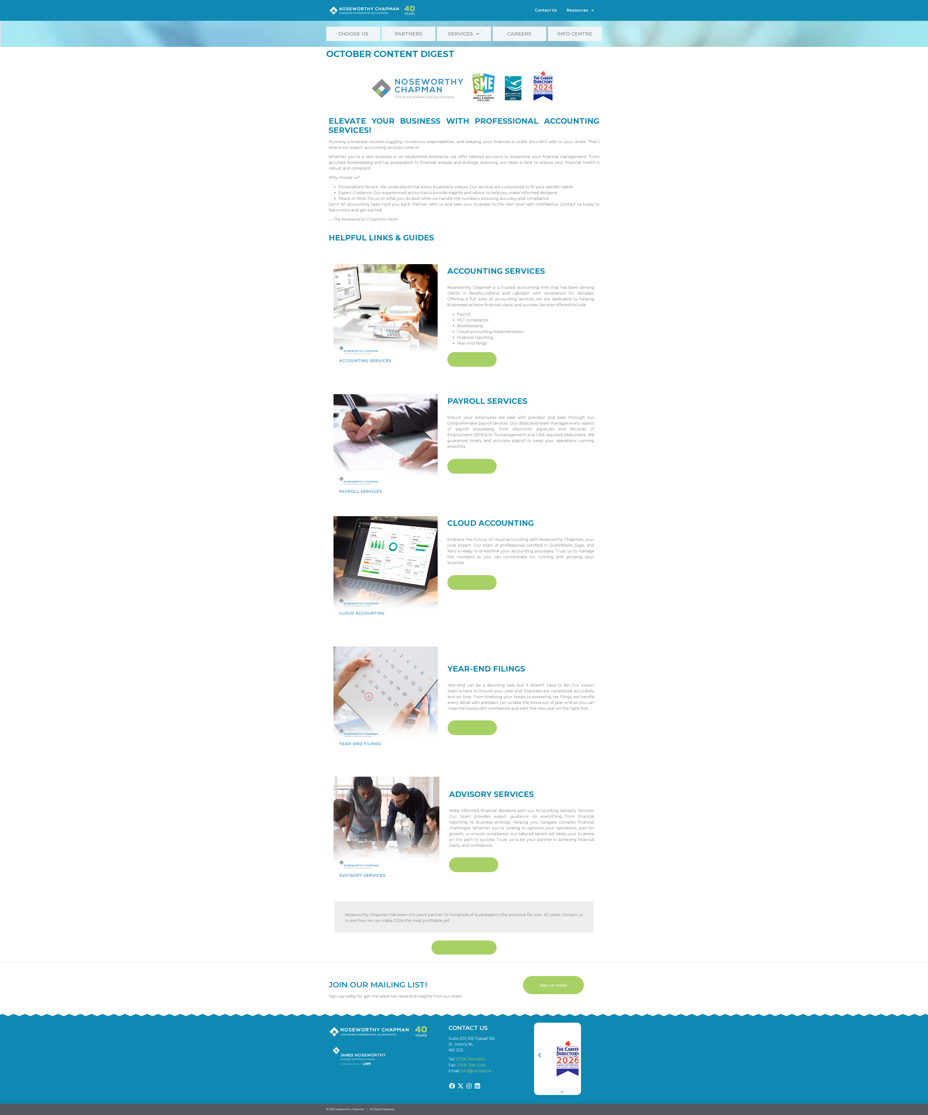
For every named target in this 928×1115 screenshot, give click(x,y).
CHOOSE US (353, 34)
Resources (577, 10)
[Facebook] (452, 1086)
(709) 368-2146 (471, 1065)
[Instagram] (469, 1086)
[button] (539, 1055)
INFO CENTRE (574, 34)
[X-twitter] (460, 1086)
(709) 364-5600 (471, 1059)
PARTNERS (408, 34)
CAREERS (519, 34)
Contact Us (546, 10)
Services (460, 34)
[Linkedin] (477, 1086)
